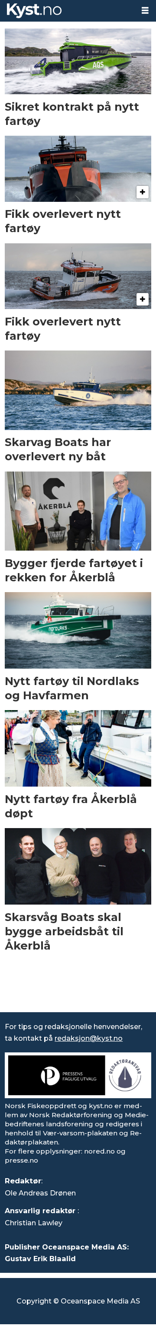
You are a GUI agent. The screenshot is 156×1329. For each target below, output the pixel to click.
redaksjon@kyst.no (89, 1038)
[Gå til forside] (67, 10)
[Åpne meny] (145, 10)
